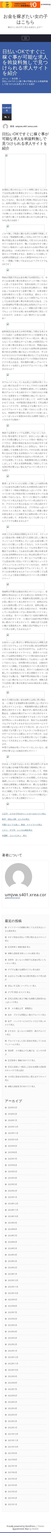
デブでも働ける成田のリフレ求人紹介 (24, 969)
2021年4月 (12, 1485)
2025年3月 (12, 1184)
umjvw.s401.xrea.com (27, 126)
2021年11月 (13, 1440)
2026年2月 (12, 1114)
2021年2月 (12, 1498)
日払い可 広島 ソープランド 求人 (22, 985)
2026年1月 (12, 1120)
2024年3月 (12, 1261)
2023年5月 (12, 1325)
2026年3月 (12, 1107)
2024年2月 (12, 1267)
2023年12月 (13, 1280)
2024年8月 (12, 1229)
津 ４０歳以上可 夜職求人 (20, 1008)
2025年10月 (13, 1139)
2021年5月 (12, 1478)
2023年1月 (12, 1350)
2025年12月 (13, 1126)
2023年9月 (12, 1299)
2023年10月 (13, 1293)
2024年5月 (12, 1248)
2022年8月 (12, 1382)
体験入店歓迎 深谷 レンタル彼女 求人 (24, 953)
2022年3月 (12, 1414)
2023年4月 (12, 1331)
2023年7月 (12, 1312)
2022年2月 (12, 1421)
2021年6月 (12, 1472)
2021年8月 (12, 1459)
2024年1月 (12, 1274)
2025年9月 (12, 1146)
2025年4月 (12, 1178)
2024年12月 (13, 1203)
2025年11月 (13, 1133)
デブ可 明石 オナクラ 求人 (19, 992)
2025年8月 (12, 1152)
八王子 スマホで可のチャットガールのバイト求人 (24, 813)
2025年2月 (12, 1190)
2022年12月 (13, 1357)
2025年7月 (12, 1158)
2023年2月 (12, 1344)
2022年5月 (12, 1402)
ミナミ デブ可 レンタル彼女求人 (17, 830)
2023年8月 (12, 1306)
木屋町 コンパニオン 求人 (14, 835)
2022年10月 (13, 1370)
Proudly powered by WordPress (21, 1526)
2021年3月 (12, 1491)
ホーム (5, 78)
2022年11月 (13, 1363)
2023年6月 (12, 1318)
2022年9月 (12, 1376)
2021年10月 (13, 1446)
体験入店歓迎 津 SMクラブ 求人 (21, 1086)
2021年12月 (13, 1434)
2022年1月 (12, 1427)
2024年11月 (13, 1210)
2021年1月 (12, 1504)
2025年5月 (12, 1171)
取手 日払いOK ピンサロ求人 (16, 819)
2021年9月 (12, 1453)
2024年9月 (12, 1222)
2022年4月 (12, 1408)
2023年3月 (12, 1338)
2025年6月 (12, 1165)
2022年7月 (12, 1389)
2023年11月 (13, 1286)
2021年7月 (12, 1466)
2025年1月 (12, 1197)
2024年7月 (12, 1235)
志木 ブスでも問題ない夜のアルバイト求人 (27, 1014)
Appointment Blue (21, 1529)
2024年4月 (12, 1254)
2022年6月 (12, 1395)
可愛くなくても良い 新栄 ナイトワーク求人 (22, 824)
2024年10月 (13, 1216)
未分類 (15, 78)
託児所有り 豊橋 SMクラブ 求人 (21, 1060)
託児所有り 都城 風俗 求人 (19, 947)
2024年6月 (12, 1242)
